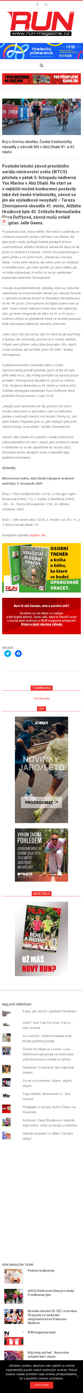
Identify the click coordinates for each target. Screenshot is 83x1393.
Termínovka (41, 698)
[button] (41, 24)
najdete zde (37, 535)
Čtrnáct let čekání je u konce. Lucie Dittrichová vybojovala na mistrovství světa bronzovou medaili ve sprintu (48, 1054)
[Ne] (78, 1376)
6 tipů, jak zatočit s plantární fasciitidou (49, 1011)
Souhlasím (41, 1385)
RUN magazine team (42, 1332)
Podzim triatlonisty (41, 1270)
